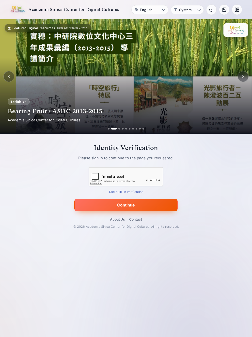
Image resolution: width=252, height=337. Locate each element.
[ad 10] (143, 129)
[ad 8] (136, 129)
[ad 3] (117, 129)
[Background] (224, 9)
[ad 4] (123, 129)
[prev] (8, 76)
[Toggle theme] (211, 9)
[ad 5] (126, 129)
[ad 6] (129, 129)
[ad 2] (112, 129)
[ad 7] (133, 129)
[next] (243, 76)
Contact (135, 219)
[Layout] (237, 9)
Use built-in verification (126, 192)
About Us (117, 219)
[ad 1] (109, 129)
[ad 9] (140, 129)
